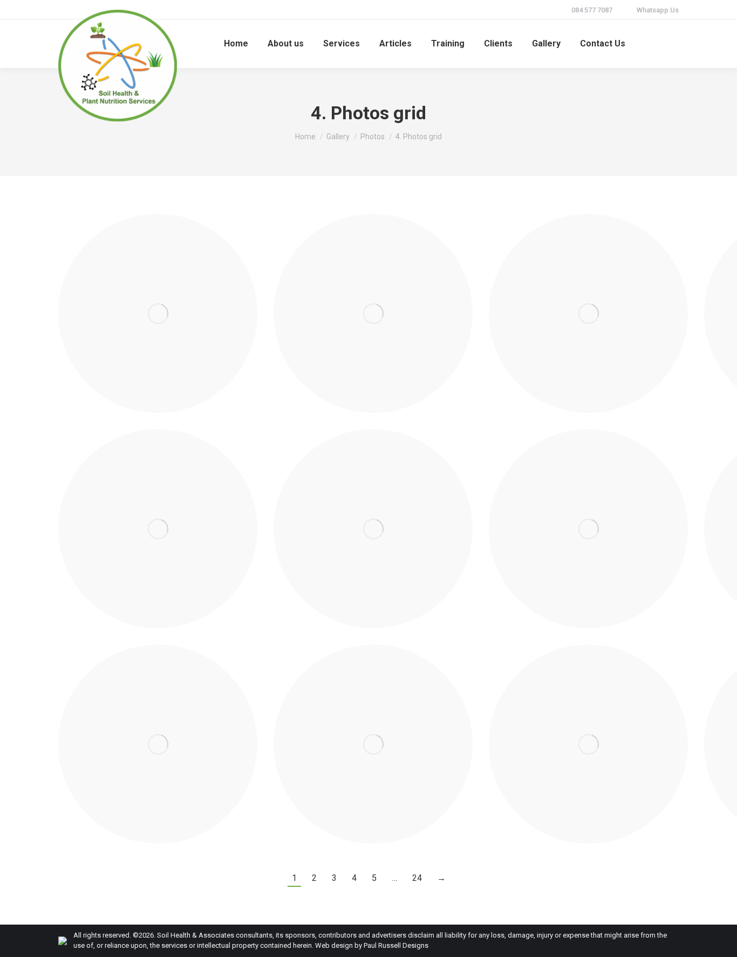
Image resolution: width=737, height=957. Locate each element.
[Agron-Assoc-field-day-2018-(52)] (588, 313)
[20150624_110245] (157, 313)
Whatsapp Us (658, 10)
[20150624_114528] (373, 313)
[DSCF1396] (588, 528)
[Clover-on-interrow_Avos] (157, 528)
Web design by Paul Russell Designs (371, 945)
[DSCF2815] (588, 744)
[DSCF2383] (157, 744)
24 (417, 878)
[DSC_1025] (373, 528)
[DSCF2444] (373, 744)
